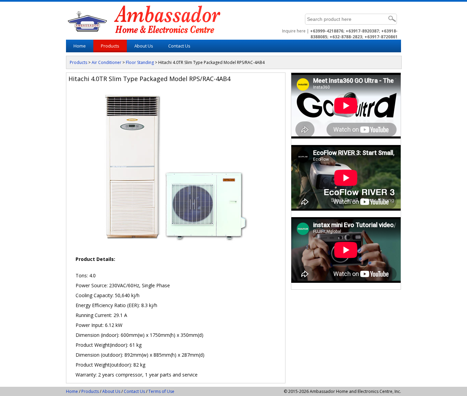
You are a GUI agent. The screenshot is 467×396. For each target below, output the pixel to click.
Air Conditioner (106, 62)
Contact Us (179, 46)
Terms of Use (161, 391)
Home (80, 46)
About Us (111, 391)
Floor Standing (140, 62)
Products (110, 46)
